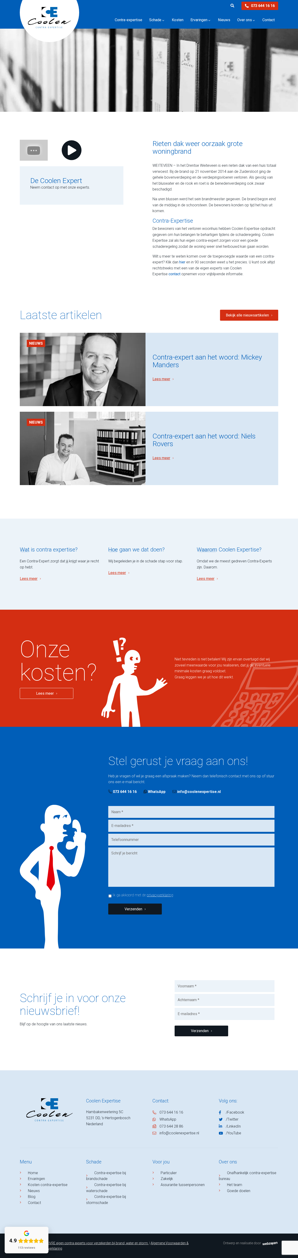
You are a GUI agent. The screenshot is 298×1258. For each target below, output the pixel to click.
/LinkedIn (233, 1126)
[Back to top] (289, 1249)
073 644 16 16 (263, 5)
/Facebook (235, 1112)
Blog (31, 1196)
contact (174, 274)
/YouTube (233, 1133)
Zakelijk (167, 1178)
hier (182, 262)
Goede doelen (238, 1191)
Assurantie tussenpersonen (183, 1185)
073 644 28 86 (171, 1126)
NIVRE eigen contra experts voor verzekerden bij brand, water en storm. (97, 1243)
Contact (34, 1202)
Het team (234, 1185)
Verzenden (133, 909)
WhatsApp (156, 791)
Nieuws (36, 343)
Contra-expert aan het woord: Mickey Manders (207, 361)
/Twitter (232, 1119)
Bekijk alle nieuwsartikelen (247, 315)
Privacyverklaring (49, 1248)
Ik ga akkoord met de (142, 895)
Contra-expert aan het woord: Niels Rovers (204, 440)
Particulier (169, 1173)
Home (33, 1173)
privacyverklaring (160, 895)
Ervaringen (36, 1178)
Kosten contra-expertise (48, 1185)
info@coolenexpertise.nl (199, 791)
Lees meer (161, 379)
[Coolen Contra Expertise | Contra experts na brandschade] (49, 24)
